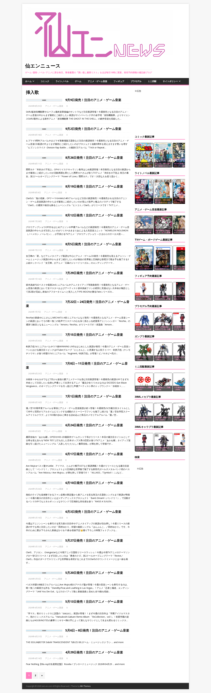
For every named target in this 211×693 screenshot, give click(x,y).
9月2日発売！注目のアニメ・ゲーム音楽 (93, 129)
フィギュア (119, 81)
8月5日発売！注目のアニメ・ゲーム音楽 (93, 244)
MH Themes (85, 686)
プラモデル (136, 81)
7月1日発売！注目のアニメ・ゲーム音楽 (93, 396)
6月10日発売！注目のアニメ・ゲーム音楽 (94, 483)
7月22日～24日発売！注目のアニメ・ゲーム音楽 (77, 304)
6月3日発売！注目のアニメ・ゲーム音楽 (93, 511)
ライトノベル (62, 81)
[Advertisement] (160, 112)
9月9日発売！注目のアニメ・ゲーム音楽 (93, 100)
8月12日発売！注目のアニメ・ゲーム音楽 (94, 215)
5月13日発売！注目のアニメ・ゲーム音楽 (94, 601)
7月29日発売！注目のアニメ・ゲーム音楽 (94, 273)
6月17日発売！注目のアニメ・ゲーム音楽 (94, 454)
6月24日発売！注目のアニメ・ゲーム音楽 (94, 425)
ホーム (28, 81)
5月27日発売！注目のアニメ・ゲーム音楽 (94, 540)
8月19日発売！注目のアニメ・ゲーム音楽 (94, 186)
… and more (118, 642)
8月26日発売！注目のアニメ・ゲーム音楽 (94, 157)
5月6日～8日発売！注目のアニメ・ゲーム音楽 (97, 630)
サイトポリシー (170, 81)
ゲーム (78, 81)
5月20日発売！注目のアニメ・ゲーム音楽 (94, 573)
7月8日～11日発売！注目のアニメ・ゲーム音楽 (77, 365)
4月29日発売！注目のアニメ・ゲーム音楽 (94, 652)
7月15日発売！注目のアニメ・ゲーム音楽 (94, 334)
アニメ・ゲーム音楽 (97, 81)
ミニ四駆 (152, 81)
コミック (45, 81)
